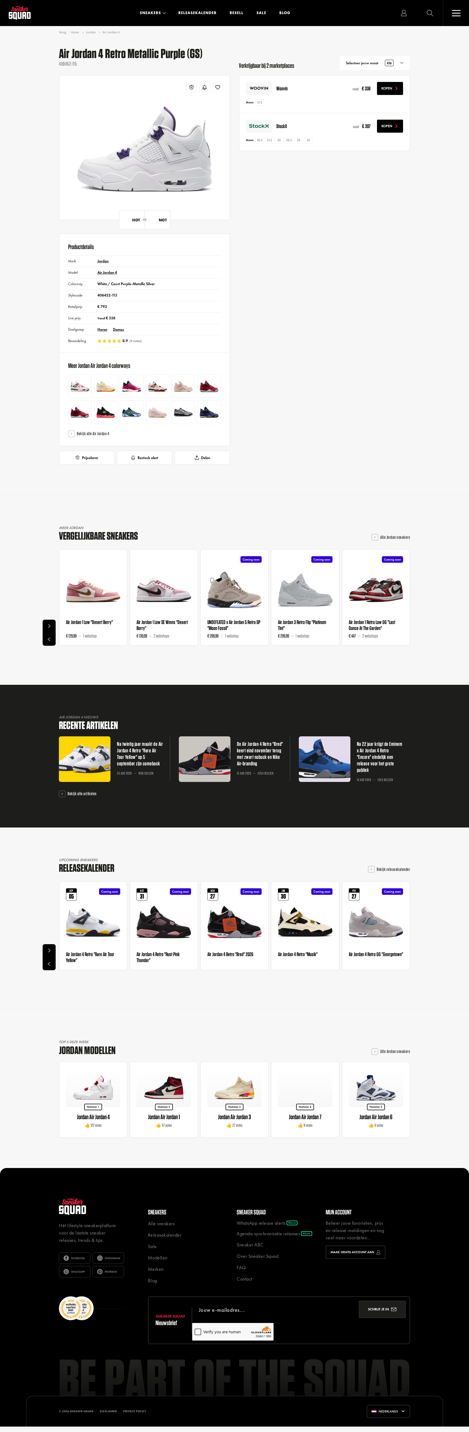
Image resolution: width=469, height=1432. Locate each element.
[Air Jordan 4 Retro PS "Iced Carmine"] (183, 386)
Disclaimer (108, 1411)
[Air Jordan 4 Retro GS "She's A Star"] (131, 386)
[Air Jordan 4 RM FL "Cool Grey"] (183, 412)
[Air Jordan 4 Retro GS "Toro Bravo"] (209, 386)
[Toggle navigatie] (456, 13)
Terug (62, 32)
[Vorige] (49, 639)
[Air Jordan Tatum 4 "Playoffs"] (131, 412)
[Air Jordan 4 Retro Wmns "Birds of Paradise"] (106, 386)
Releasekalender (197, 12)
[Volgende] (49, 626)
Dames (118, 329)
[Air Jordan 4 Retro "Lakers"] (209, 412)
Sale (261, 12)
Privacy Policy (134, 1411)
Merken (156, 1269)
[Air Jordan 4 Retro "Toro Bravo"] (80, 412)
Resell (236, 12)
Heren (102, 329)
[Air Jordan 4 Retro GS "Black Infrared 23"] (106, 412)
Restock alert (148, 457)
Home (75, 32)
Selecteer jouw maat (369, 63)
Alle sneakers (161, 1223)
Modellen (157, 1258)
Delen (205, 457)
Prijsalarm (90, 457)
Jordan (91, 32)
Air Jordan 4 (111, 32)
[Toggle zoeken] (430, 13)
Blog (284, 12)
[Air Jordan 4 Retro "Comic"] (80, 386)
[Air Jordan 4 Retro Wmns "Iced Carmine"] (157, 412)
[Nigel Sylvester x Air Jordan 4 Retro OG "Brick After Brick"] (157, 386)
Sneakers (150, 12)
